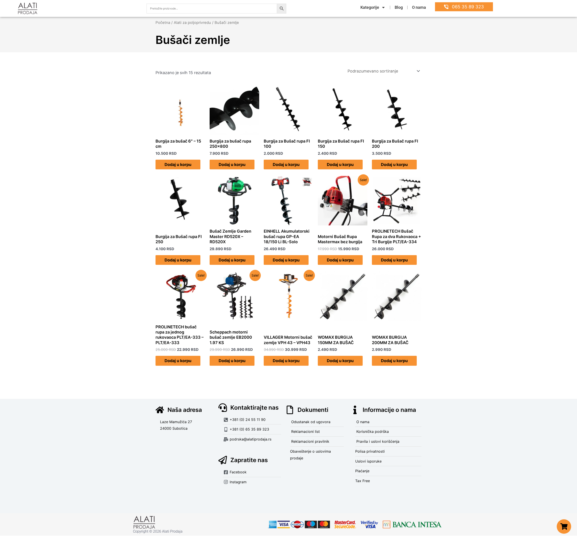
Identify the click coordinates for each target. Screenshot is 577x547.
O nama (419, 7)
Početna (163, 22)
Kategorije (369, 7)
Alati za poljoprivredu (192, 22)
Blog (399, 7)
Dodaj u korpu (178, 164)
